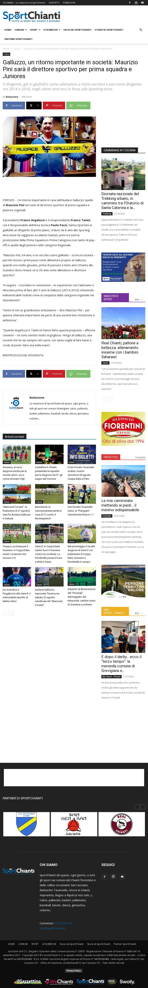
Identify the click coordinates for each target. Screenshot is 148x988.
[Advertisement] (49, 187)
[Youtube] (142, 2)
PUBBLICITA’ (69, 2)
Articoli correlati (14, 436)
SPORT (34, 29)
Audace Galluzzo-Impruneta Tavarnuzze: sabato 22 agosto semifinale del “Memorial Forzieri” (48, 597)
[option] (26, 826)
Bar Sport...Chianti (111, 676)
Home (6, 48)
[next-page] (11, 613)
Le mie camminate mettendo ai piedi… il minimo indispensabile (120, 505)
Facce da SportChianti (77, 29)
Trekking (107, 213)
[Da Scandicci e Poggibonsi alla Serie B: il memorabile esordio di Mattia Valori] (17, 576)
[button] (140, 30)
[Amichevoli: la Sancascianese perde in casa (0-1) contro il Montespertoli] (49, 494)
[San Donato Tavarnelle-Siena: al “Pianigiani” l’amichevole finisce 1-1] (82, 494)
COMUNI (19, 29)
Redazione (12, 96)
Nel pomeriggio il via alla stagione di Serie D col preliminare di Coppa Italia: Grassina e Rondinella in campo (81, 554)
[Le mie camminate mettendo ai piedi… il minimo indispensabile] (123, 481)
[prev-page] (5, 613)
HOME (7, 29)
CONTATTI (54, 2)
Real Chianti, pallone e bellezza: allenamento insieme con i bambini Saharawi (120, 350)
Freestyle (140, 457)
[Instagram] (136, 2)
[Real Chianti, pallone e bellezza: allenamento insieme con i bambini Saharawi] (123, 323)
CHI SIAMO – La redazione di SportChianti (24, 2)
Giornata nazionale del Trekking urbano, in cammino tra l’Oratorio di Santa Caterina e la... (122, 201)
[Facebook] (130, 2)
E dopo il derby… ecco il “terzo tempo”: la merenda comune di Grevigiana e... (121, 663)
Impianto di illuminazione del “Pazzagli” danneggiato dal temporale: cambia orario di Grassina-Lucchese (82, 597)
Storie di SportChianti (109, 29)
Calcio (16, 48)
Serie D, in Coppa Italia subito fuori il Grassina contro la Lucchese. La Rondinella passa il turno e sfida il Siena (48, 554)
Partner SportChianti (18, 39)
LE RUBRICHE (51, 29)
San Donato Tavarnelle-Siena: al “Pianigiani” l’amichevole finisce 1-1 (80, 510)
